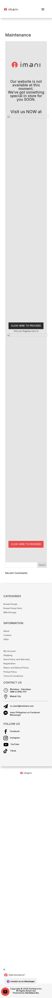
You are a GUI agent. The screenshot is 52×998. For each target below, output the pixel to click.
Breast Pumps (10, 604)
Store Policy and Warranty (16, 659)
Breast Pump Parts (12, 608)
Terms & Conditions (13, 676)
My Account (9, 651)
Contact (7, 635)
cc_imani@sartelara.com (22, 706)
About (6, 631)
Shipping (7, 655)
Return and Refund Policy (16, 667)
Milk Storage (9, 612)
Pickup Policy (10, 671)
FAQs (6, 639)
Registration (9, 663)
